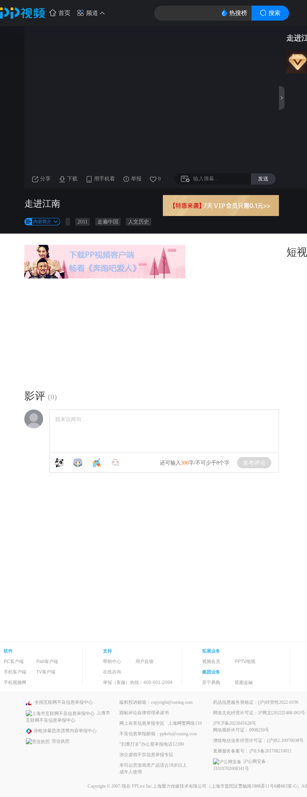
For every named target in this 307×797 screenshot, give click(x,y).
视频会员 (211, 661)
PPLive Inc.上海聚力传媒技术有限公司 (169, 786)
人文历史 (138, 222)
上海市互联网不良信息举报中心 (68, 716)
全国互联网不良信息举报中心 (63, 702)
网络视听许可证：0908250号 (241, 730)
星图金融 (244, 682)
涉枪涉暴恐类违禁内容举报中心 (65, 730)
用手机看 (104, 179)
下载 (72, 179)
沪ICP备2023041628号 (234, 723)
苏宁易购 (211, 682)
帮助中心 (112, 661)
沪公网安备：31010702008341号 (241, 765)
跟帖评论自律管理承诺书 (144, 712)
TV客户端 (45, 672)
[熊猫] (59, 462)
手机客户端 (15, 672)
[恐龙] (96, 462)
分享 (45, 179)
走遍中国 (107, 222)
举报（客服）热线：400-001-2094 (138, 682)
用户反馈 (145, 661)
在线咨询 (112, 672)
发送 (263, 179)
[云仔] (115, 462)
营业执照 (61, 741)
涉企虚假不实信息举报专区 (146, 754)
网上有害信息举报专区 (141, 723)
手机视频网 (15, 682)
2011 (82, 222)
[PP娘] (78, 462)
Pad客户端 (47, 661)
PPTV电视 (245, 661)
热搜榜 (238, 13)
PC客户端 (14, 661)
